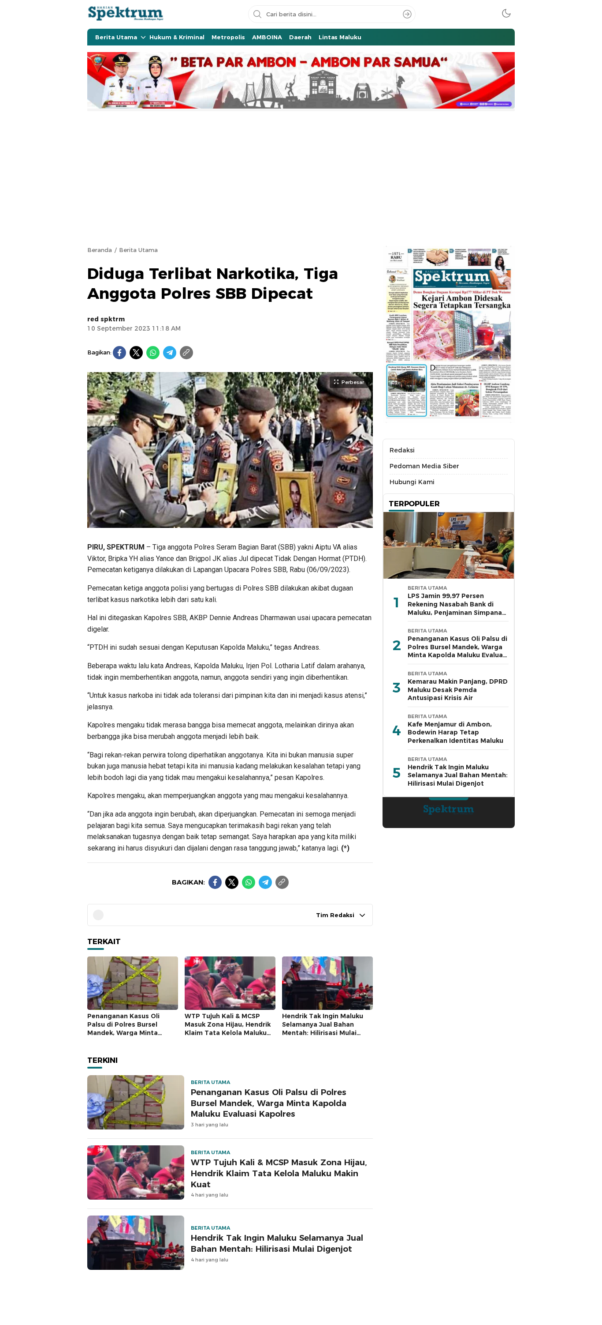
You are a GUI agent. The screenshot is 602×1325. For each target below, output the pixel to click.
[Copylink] (186, 352)
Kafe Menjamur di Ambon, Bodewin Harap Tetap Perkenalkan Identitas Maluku (455, 732)
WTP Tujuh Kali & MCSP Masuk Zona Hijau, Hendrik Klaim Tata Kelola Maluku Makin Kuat (228, 1028)
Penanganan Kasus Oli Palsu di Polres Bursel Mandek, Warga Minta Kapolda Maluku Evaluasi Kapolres (127, 1032)
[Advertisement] (301, 177)
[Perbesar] (230, 523)
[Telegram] (169, 352)
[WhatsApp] (153, 352)
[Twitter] (136, 352)
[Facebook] (119, 352)
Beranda (99, 249)
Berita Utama (138, 249)
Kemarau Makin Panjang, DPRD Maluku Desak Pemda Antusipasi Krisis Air (458, 689)
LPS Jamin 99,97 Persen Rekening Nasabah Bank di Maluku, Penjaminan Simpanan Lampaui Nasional (457, 609)
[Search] (407, 14)
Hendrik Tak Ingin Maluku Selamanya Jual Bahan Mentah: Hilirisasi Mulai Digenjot (322, 1028)
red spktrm (106, 319)
